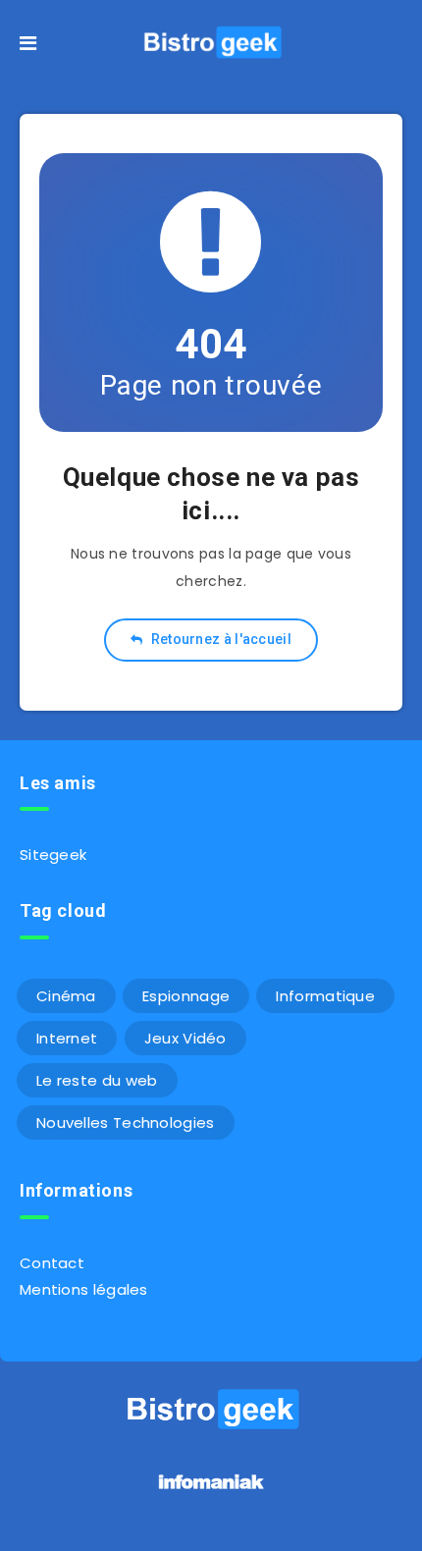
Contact (52, 1263)
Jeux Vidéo (185, 1038)
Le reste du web (97, 1080)
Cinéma (66, 996)
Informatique (325, 996)
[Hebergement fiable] (211, 1491)
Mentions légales (84, 1289)
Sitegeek (53, 854)
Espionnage (186, 996)
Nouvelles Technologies (125, 1122)
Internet (66, 1038)
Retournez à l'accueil (219, 639)
